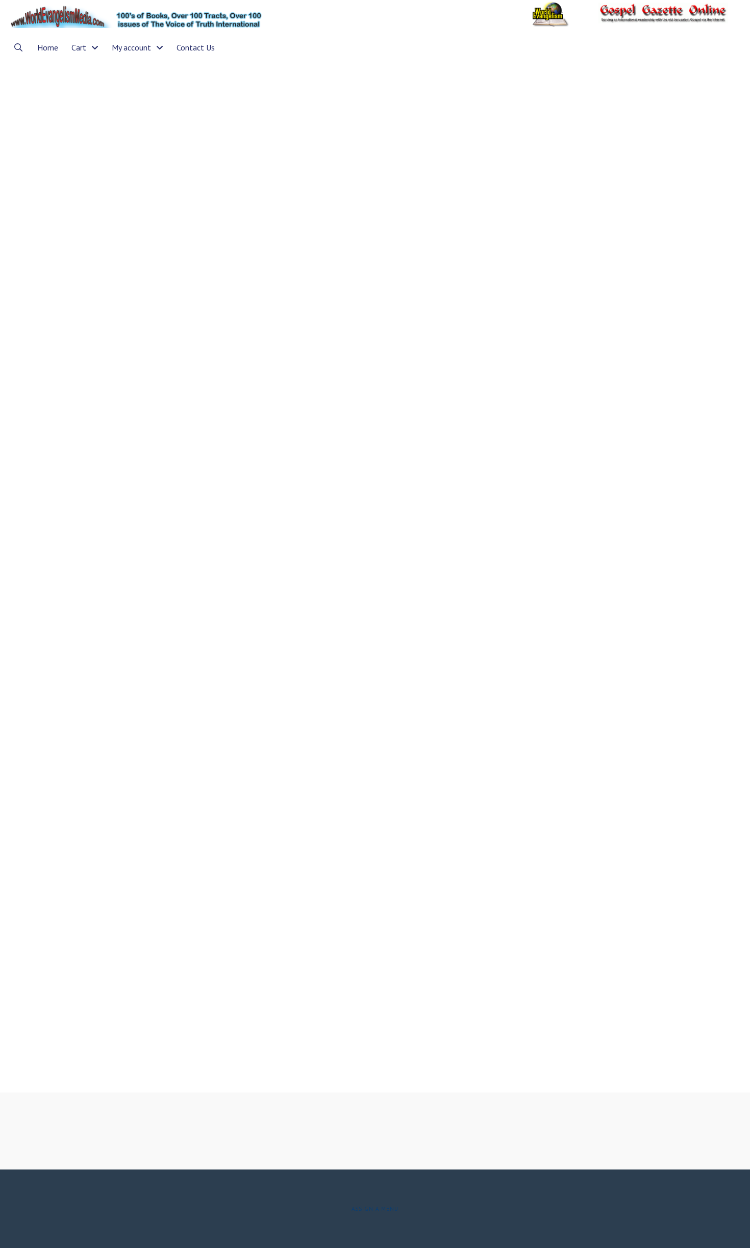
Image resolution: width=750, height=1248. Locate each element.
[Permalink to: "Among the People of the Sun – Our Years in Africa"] (132, 810)
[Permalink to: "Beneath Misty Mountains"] (132, 297)
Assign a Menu (375, 1208)
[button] (18, 47)
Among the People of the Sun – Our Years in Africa (117, 621)
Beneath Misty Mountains (95, 118)
